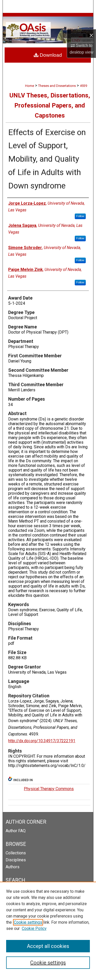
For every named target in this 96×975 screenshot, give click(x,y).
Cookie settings (28, 922)
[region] (48, 928)
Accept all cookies (48, 946)
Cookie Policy (34, 928)
